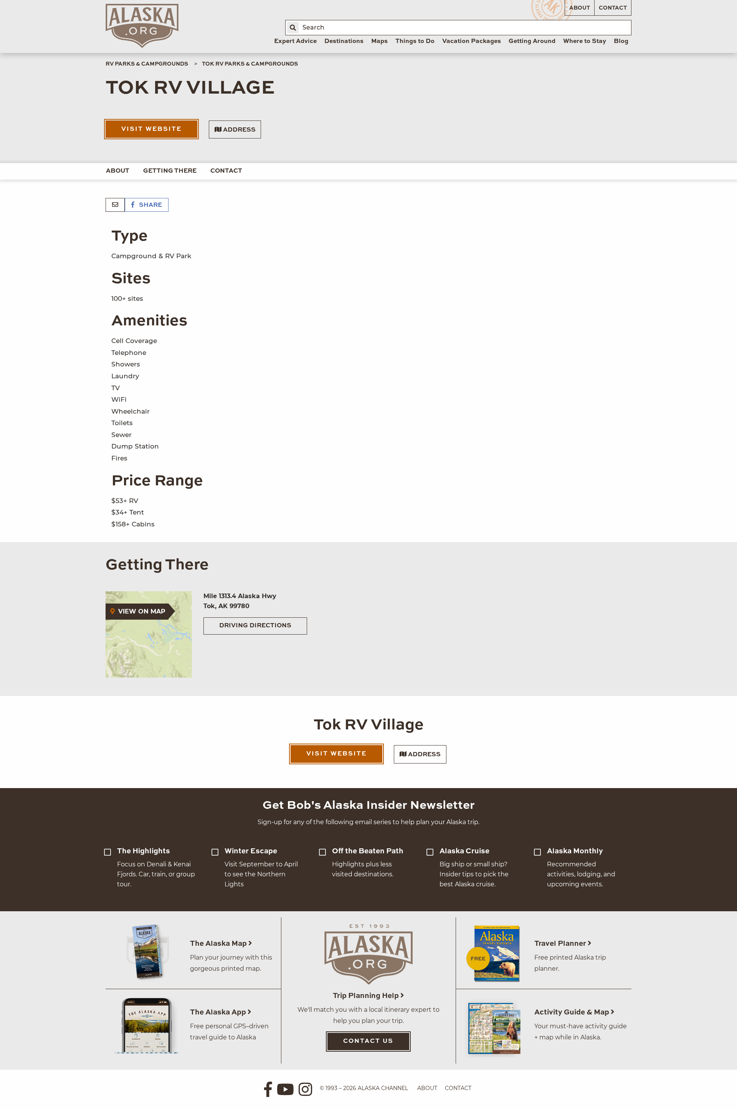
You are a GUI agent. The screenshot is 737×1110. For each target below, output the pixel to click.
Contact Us (368, 1041)
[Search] (293, 27)
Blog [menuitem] (621, 41)
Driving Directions (255, 626)
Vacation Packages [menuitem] (471, 41)
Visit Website (151, 129)
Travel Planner (561, 943)
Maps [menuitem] (379, 41)
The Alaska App (219, 1012)
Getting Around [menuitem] (532, 41)
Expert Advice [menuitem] (295, 41)
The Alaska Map (219, 943)
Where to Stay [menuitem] (584, 41)
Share (149, 205)
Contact (613, 8)
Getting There (170, 171)
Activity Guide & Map (572, 1012)
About (579, 8)
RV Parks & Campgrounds (147, 64)
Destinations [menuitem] (344, 41)
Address (238, 130)
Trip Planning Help (366, 995)
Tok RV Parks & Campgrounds (250, 64)
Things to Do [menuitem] (415, 41)
